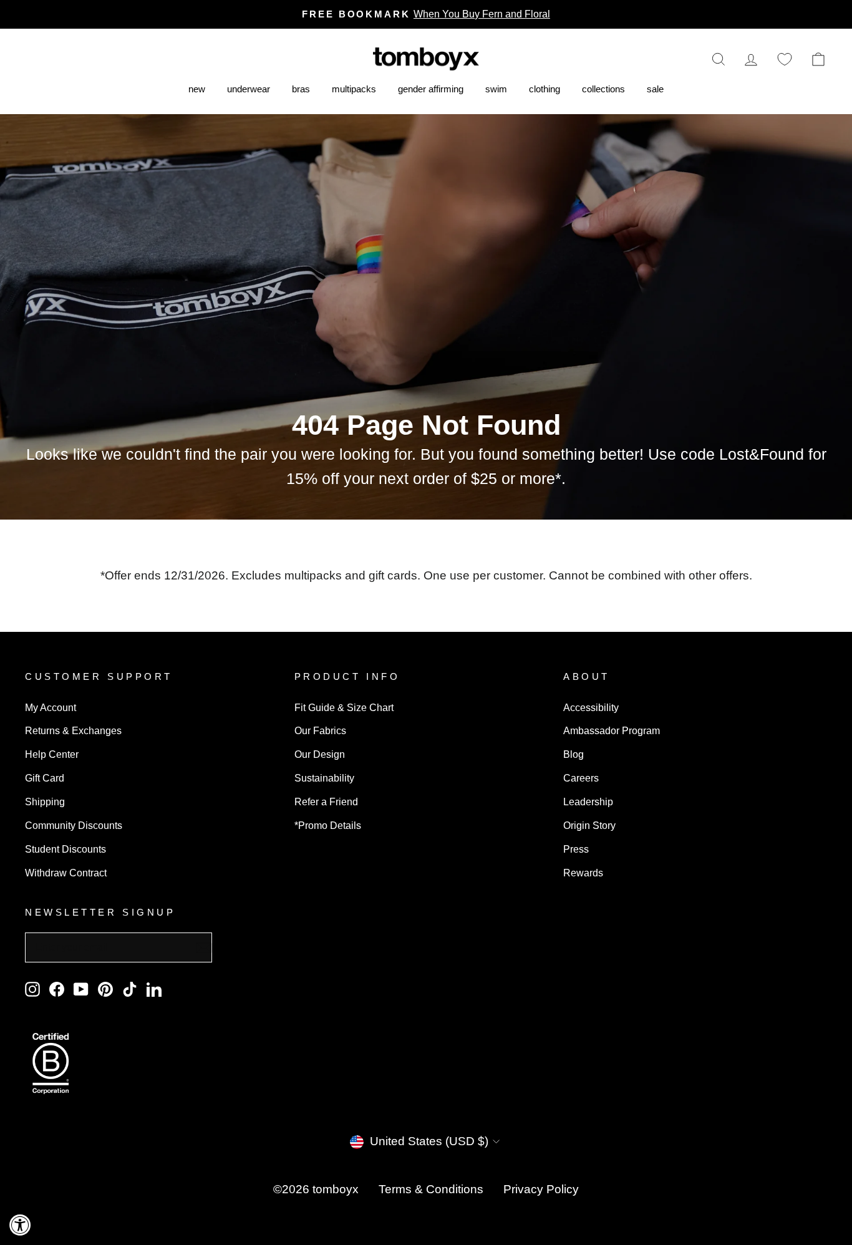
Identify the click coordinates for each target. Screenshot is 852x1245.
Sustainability (324, 777)
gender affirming (430, 89)
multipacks (354, 89)
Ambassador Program (611, 730)
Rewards (583, 872)
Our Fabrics (320, 730)
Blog (573, 754)
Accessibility (591, 707)
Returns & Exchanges (73, 730)
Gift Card (44, 777)
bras (301, 89)
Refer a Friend (326, 801)
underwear (248, 89)
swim (496, 89)
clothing (544, 89)
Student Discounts (65, 849)
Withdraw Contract (66, 872)
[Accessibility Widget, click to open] (20, 1225)
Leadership (588, 801)
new (196, 89)
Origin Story (589, 825)
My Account (50, 707)
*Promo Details (327, 825)
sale (655, 89)
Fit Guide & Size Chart (344, 707)
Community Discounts (73, 825)
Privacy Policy (541, 1189)
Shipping (45, 801)
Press (576, 849)
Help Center (52, 754)
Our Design (319, 754)
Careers (581, 777)
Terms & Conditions (431, 1189)
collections (603, 89)
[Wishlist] (784, 58)
